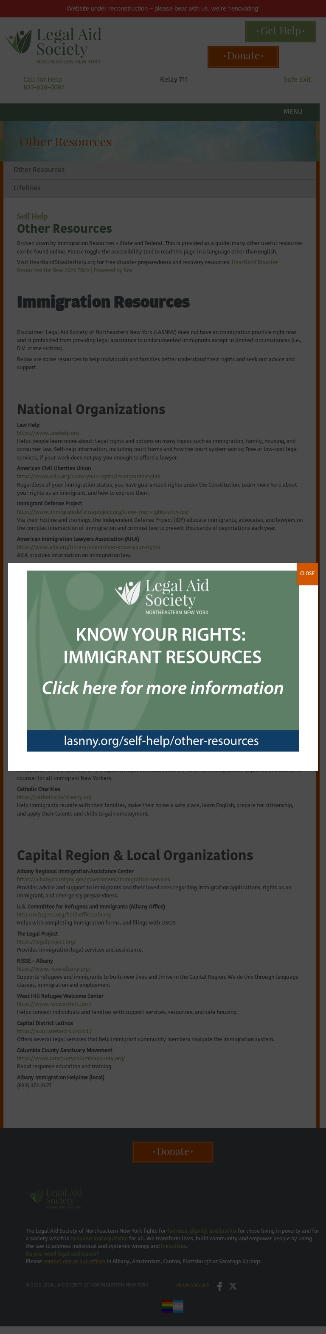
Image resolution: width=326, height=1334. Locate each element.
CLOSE (307, 573)
